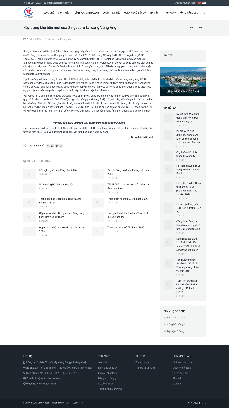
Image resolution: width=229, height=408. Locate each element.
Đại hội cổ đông (175, 331)
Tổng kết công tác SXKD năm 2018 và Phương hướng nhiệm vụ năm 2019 (187, 265)
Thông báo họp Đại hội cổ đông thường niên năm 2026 (60, 200)
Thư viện (177, 378)
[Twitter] (57, 146)
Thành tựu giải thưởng (110, 388)
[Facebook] (48, 146)
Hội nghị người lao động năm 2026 (58, 170)
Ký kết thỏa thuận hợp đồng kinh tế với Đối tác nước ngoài (188, 117)
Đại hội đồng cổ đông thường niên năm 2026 (128, 172)
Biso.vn (202, 403)
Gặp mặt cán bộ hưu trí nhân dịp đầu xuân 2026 (61, 229)
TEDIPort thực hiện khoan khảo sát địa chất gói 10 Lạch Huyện (186, 286)
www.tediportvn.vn (47, 383)
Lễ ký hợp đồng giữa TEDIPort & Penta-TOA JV (188, 208)
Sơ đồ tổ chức (105, 383)
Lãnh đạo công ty (107, 367)
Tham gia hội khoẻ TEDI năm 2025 (125, 227)
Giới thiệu (103, 362)
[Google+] (52, 146)
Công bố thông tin (176, 324)
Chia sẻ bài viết (35, 145)
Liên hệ (177, 383)
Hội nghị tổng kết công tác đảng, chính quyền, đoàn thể (127, 215)
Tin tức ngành (143, 362)
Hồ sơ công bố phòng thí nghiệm (56, 184)
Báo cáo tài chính (176, 317)
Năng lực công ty (107, 378)
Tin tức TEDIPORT (145, 367)
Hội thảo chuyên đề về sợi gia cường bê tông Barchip (188, 169)
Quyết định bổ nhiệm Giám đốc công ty (187, 154)
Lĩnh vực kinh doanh (183, 362)
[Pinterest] (61, 146)
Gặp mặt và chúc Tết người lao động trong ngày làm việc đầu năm (61, 215)
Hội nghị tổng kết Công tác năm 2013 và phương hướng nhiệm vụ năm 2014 (188, 189)
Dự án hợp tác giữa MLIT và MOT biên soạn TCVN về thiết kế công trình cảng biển (188, 244)
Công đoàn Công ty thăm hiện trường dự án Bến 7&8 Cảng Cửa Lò (188, 225)
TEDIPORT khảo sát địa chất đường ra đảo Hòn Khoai (128, 186)
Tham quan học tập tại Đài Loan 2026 (127, 198)
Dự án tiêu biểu (181, 373)
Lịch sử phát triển (107, 373)
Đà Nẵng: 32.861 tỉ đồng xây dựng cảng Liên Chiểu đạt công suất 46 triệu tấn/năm (188, 137)
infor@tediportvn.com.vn (46, 378)
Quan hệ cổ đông (182, 367)
